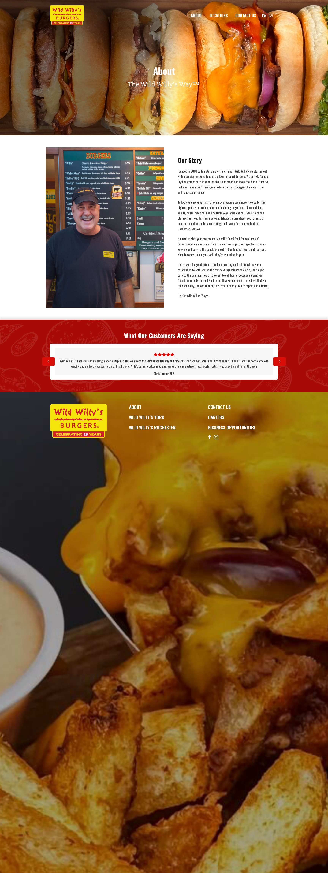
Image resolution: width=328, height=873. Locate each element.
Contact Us (219, 406)
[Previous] (48, 361)
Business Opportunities (231, 427)
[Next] (279, 361)
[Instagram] (216, 437)
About (135, 406)
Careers (216, 417)
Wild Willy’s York (146, 417)
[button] (205, 15)
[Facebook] (209, 437)
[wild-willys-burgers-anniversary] (67, 15)
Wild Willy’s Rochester (152, 427)
